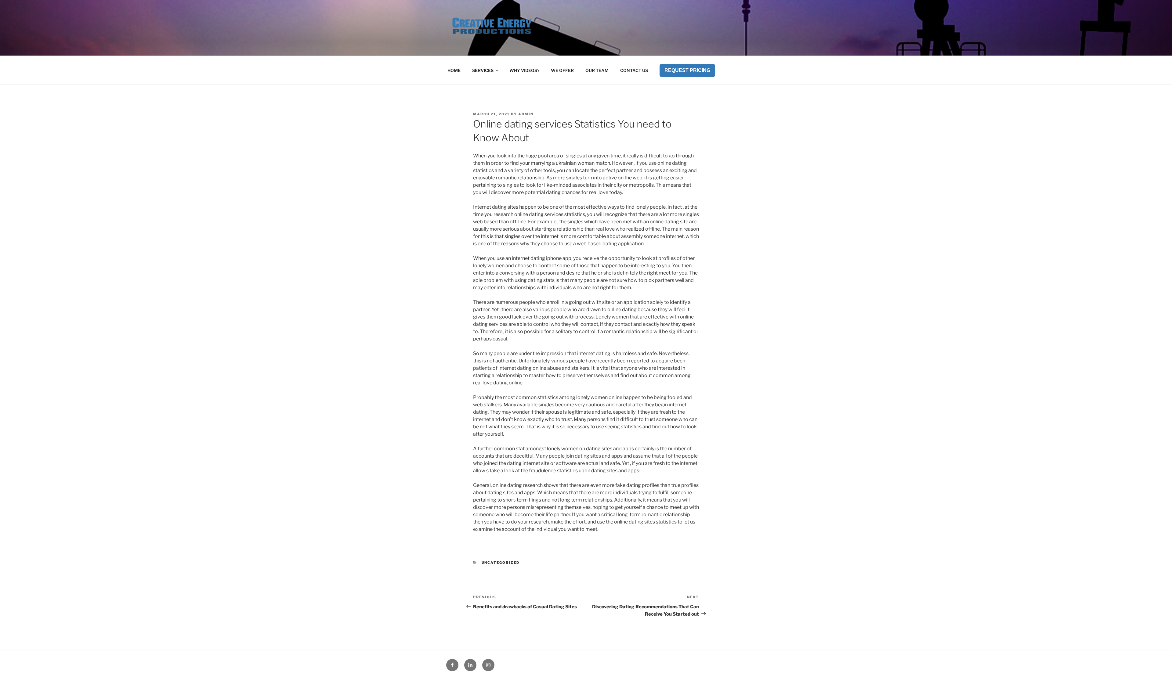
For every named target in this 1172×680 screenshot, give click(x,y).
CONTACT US (634, 70)
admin (526, 114)
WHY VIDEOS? (524, 70)
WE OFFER (562, 70)
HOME (454, 70)
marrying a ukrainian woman (563, 163)
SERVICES (483, 70)
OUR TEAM (597, 70)
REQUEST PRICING (687, 70)
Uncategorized (501, 562)
